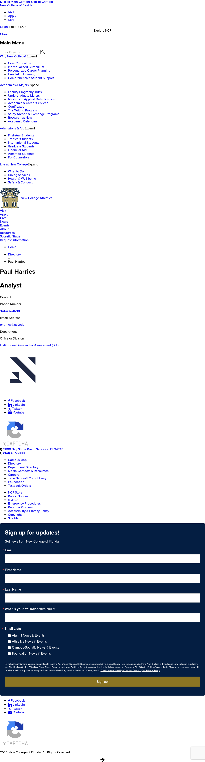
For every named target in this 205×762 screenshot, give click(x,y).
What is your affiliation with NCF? (30, 609)
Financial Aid (17, 150)
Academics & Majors (14, 85)
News (4, 221)
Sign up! (103, 681)
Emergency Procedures (24, 503)
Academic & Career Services (28, 103)
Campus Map (17, 460)
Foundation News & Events (31, 653)
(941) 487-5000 (14, 453)
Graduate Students (21, 146)
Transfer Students (20, 139)
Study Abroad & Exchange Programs (33, 114)
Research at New (20, 117)
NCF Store (15, 492)
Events (4, 225)
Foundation (16, 482)
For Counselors (18, 157)
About (4, 229)
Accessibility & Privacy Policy (28, 511)
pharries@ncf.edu (12, 324)
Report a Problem (20, 507)
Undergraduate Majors (24, 95)
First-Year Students (21, 135)
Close (4, 34)
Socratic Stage (10, 236)
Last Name (13, 589)
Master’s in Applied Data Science (31, 99)
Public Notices (18, 496)
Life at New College (14, 164)
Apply (12, 16)
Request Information (14, 240)
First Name (13, 569)
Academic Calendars (22, 121)
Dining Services (19, 175)
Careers (13, 474)
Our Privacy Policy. (151, 670)
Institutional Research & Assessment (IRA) (29, 345)
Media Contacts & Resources (28, 471)
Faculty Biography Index (25, 92)
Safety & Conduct (20, 182)
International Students (23, 142)
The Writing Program (22, 110)
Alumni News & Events (28, 635)
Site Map (14, 518)
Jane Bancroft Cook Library (27, 478)
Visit (11, 12)
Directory (14, 463)
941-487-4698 (10, 311)
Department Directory (23, 467)
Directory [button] (14, 254)
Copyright (15, 514)
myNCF (13, 500)
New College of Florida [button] (16, 5)
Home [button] (12, 247)
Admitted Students (21, 153)
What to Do (16, 171)
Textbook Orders (19, 485)
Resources (7, 232)
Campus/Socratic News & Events (35, 647)
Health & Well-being (22, 178)
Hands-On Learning (21, 74)
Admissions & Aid (12, 128)
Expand (31, 56)
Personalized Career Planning (29, 70)
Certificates (16, 106)
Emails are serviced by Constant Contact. (120, 670)
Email (9, 550)
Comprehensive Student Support (31, 78)
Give (11, 19)
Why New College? (13, 56)
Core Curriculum (19, 63)
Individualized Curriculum (26, 67)
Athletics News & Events (29, 641)
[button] (102, 372)
